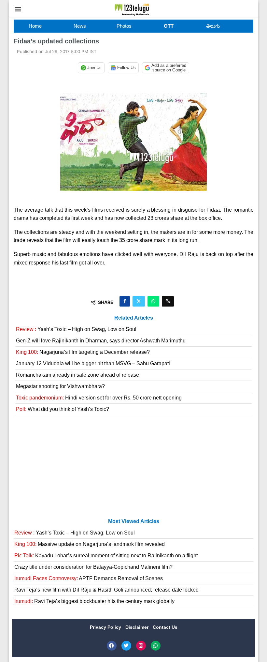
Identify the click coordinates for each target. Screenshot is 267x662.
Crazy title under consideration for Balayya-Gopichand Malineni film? (93, 567)
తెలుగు (213, 26)
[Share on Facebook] (124, 301)
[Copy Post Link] (168, 301)
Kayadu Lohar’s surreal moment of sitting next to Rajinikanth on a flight (106, 555)
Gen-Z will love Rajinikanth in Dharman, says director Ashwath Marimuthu (101, 340)
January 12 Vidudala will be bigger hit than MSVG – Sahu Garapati (93, 363)
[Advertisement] (133, 469)
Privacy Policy (106, 627)
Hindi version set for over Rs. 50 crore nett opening (99, 397)
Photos (124, 26)
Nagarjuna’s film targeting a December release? (83, 352)
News (80, 26)
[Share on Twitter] (139, 301)
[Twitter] (126, 646)
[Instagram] (141, 646)
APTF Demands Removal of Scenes (88, 578)
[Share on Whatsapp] (153, 301)
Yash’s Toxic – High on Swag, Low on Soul (76, 329)
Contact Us (165, 627)
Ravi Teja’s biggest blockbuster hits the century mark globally (94, 601)
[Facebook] (112, 646)
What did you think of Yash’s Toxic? (62, 409)
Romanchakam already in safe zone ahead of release (77, 375)
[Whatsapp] (156, 646)
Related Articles (133, 318)
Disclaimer (137, 627)
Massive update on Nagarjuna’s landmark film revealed (89, 544)
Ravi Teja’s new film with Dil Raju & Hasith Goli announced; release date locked (106, 590)
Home (35, 26)
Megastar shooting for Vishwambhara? (60, 386)
